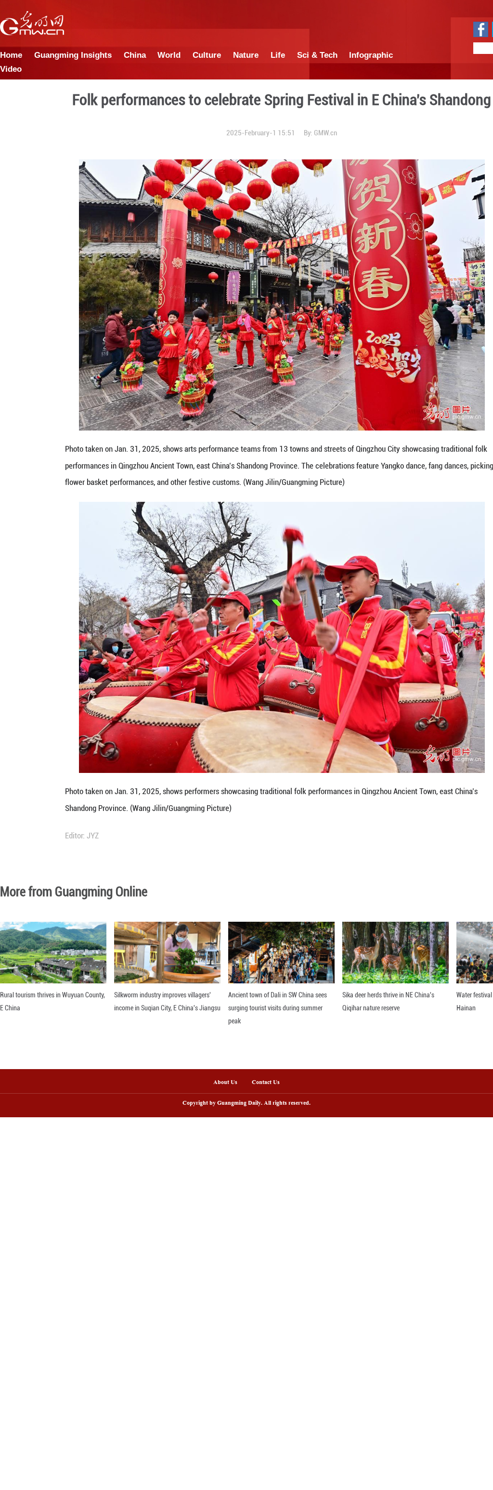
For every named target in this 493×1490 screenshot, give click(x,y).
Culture (207, 55)
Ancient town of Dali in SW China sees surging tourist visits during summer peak (277, 1008)
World (169, 55)
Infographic (371, 55)
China (135, 55)
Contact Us (269, 1082)
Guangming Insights (73, 55)
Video (11, 69)
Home (11, 55)
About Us (225, 1082)
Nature (246, 55)
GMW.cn (325, 133)
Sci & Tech (317, 55)
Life (278, 55)
